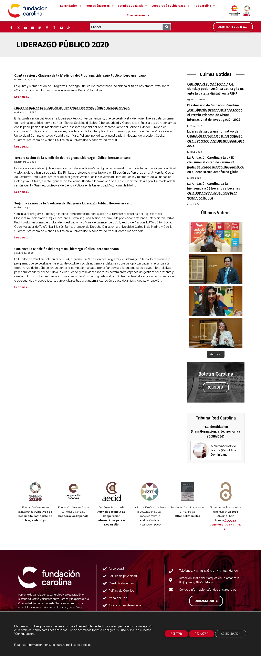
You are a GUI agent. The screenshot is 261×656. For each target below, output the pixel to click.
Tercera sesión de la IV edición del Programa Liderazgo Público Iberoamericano (72, 158)
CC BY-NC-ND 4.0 (226, 524)
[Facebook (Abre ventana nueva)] (11, 28)
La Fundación (68, 6)
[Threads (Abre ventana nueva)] (54, 28)
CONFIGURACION (230, 633)
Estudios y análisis (130, 6)
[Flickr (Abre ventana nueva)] (33, 28)
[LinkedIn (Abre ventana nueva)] (40, 28)
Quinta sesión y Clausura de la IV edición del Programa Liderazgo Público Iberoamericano (80, 75)
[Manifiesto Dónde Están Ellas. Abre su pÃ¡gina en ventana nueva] (188, 491)
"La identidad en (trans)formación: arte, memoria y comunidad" (216, 431)
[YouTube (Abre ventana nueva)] (25, 28)
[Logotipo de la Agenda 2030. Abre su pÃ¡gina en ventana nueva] (35, 491)
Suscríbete (215, 387)
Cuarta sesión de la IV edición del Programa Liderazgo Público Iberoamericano (72, 108)
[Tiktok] (68, 28)
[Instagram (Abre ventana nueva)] (47, 28)
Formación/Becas (98, 6)
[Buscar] (166, 27)
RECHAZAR (201, 633)
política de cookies (78, 644)
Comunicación (136, 15)
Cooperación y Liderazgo (169, 6)
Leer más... (21, 96)
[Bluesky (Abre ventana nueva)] (61, 28)
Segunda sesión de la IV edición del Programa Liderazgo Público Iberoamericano (73, 203)
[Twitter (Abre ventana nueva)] (18, 28)
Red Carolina (202, 6)
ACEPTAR (176, 633)
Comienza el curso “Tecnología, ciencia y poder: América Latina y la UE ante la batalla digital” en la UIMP (215, 88)
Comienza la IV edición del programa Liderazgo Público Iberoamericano (66, 249)
